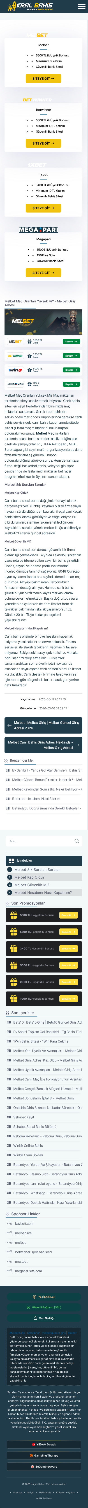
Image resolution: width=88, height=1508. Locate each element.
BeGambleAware (46, 1466)
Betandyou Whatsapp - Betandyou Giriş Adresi (47, 1193)
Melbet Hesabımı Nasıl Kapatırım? (43, 892)
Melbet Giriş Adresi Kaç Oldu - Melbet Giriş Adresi (47, 1060)
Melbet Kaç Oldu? (29, 877)
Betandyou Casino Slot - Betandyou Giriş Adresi (47, 1174)
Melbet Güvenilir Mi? (31, 885)
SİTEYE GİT (41, 78)
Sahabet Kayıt (23, 1117)
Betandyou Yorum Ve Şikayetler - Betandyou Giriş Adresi (47, 1164)
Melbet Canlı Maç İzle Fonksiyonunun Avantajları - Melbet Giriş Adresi (47, 1079)
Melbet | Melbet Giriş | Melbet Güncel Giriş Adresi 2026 (46, 725)
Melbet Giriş (17, 1333)
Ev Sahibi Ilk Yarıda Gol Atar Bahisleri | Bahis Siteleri (47, 770)
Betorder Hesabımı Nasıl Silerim (36, 799)
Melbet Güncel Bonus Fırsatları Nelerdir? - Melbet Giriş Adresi (47, 780)
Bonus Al (66, 915)
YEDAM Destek (46, 1444)
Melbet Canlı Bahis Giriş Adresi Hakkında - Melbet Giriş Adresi (40, 745)
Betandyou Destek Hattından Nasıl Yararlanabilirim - (47, 1202)
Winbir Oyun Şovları (28, 1155)
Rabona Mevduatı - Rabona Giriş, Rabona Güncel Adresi (47, 1136)
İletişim (30, 1492)
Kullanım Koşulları (65, 1492)
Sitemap (17, 1492)
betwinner (33, 1333)
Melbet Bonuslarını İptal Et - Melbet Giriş (43, 1098)
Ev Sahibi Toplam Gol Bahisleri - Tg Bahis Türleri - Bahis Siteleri (47, 1032)
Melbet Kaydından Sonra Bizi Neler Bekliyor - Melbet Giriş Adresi (47, 789)
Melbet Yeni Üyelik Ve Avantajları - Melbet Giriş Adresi (47, 1051)
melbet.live (23, 1233)
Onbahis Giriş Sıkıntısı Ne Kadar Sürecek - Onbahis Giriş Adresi (47, 1108)
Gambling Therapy (46, 1455)
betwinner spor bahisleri (33, 1252)
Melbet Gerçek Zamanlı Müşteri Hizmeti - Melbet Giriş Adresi (47, 1089)
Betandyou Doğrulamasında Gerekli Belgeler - (46, 808)
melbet (20, 1242)
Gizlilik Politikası (44, 1498)
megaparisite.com (28, 1271)
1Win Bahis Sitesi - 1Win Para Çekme (40, 1041)
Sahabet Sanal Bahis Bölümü (34, 1127)
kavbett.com (24, 1223)
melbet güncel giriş (54, 1333)
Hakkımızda (45, 1492)
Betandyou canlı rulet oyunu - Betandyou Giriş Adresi (47, 1183)
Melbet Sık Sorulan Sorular (37, 869)
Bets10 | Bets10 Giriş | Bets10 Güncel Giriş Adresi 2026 (47, 1022)
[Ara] (77, 841)
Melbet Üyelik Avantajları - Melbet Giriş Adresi (47, 1070)
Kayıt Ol (69, 341)
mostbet (21, 1261)
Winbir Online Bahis (28, 1145)
